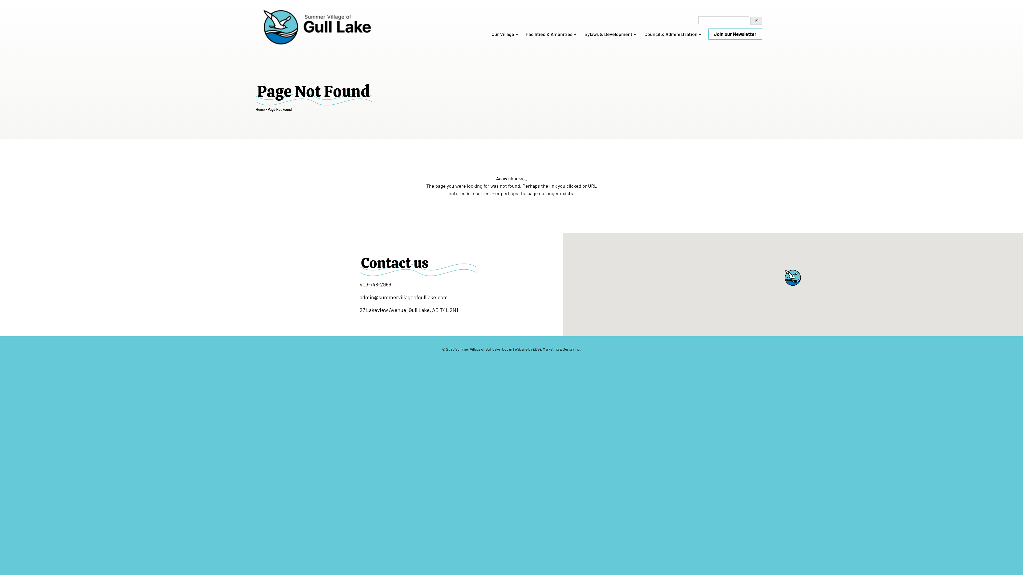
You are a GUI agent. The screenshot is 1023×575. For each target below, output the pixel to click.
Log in (507, 349)
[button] (792, 277)
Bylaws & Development (608, 34)
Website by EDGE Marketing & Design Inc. (547, 349)
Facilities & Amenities (549, 34)
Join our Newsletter (735, 34)
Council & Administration (670, 34)
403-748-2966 (375, 284)
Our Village (503, 34)
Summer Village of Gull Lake (477, 349)
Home (260, 109)
